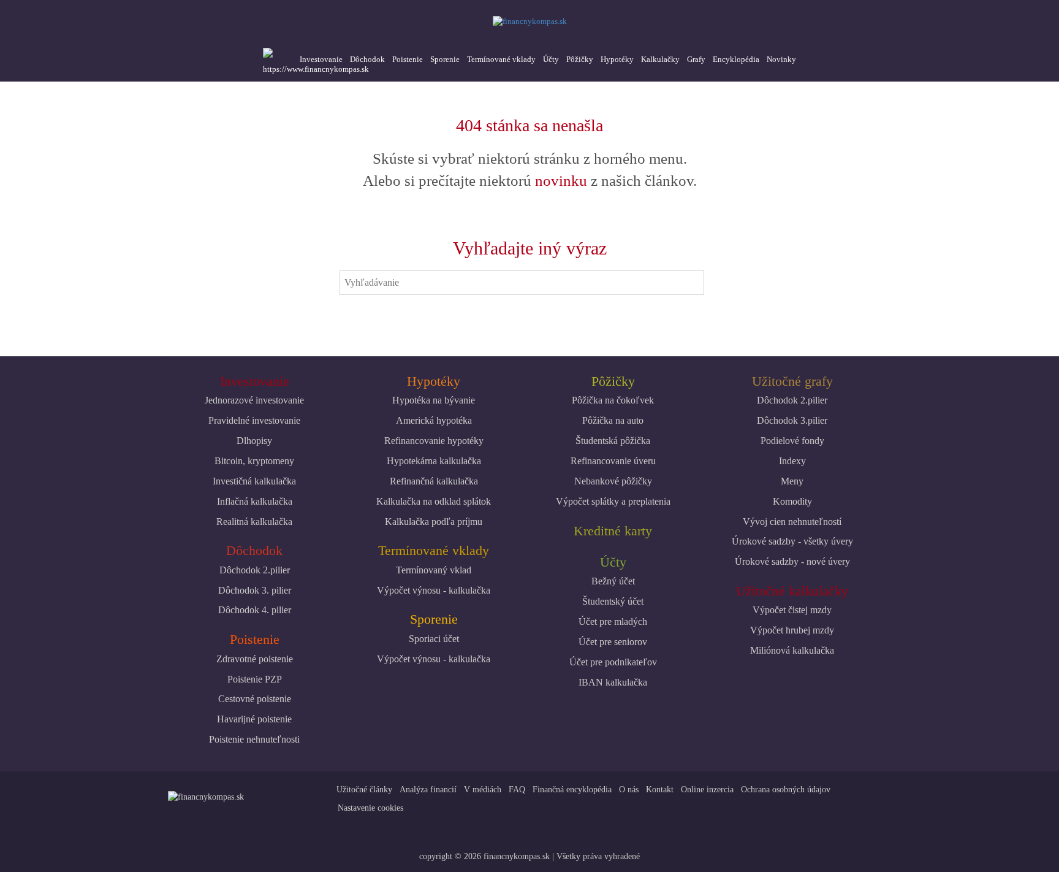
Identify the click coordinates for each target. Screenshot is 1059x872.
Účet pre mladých (613, 621)
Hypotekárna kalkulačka (434, 461)
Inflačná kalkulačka (254, 501)
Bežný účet (613, 581)
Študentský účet (612, 601)
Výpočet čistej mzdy (792, 610)
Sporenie (445, 59)
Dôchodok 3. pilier (254, 590)
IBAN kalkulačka (613, 682)
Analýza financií (428, 789)
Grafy (696, 59)
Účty (551, 59)
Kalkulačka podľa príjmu (433, 521)
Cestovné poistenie (254, 699)
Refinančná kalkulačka (434, 481)
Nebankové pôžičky (613, 481)
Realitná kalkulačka (254, 521)
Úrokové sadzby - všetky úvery (792, 541)
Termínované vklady (501, 59)
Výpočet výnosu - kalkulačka (433, 590)
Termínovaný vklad (433, 570)
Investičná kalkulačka (254, 481)
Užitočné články (364, 789)
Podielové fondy (792, 440)
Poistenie (407, 59)
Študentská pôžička (612, 440)
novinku (561, 180)
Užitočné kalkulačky (792, 591)
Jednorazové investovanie (254, 400)
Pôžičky (579, 59)
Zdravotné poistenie (254, 659)
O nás (629, 789)
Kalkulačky (660, 59)
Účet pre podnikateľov (613, 662)
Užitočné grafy (792, 381)
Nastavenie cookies (370, 808)
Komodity (792, 501)
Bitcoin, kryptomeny (254, 461)
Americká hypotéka (434, 420)
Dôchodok (367, 59)
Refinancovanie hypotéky (434, 440)
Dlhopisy (254, 440)
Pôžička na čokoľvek (613, 400)
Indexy (792, 461)
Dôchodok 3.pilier (792, 420)
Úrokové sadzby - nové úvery (792, 561)
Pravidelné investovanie (254, 420)
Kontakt (660, 789)
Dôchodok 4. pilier (254, 610)
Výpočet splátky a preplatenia (613, 501)
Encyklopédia (736, 59)
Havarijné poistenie (254, 719)
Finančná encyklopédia (572, 789)
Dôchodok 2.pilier (254, 570)
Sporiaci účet (434, 638)
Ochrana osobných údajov (785, 789)
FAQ (517, 789)
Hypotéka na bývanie (433, 400)
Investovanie (321, 59)
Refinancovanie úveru (613, 461)
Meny (792, 481)
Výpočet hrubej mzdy (792, 630)
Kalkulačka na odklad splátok (433, 501)
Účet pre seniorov (613, 642)
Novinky (781, 59)
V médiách (482, 789)
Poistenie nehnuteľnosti (254, 739)
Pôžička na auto (612, 420)
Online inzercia (707, 789)
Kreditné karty (613, 530)
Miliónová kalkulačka (792, 650)
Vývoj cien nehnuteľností (792, 521)
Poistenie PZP (254, 679)
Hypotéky (617, 59)
